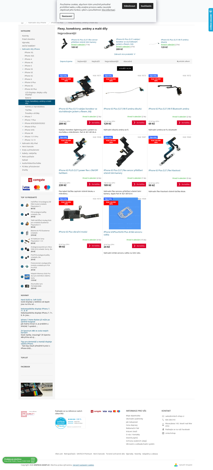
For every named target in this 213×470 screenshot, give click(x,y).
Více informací (108, 9)
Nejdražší (96, 61)
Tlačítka (28, 110)
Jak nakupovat (132, 422)
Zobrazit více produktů (123, 54)
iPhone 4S (29, 62)
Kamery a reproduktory (35, 106)
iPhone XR (29, 133)
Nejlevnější (82, 61)
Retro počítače (28, 156)
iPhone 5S (29, 69)
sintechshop (170, 433)
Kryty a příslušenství (30, 150)
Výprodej (25, 42)
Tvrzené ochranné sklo (115, 454)
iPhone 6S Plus (31, 89)
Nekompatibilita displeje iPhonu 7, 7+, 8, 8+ (35, 310)
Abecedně (128, 61)
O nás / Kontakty (133, 434)
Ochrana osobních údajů (136, 441)
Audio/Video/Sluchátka (31, 163)
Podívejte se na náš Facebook (177, 429)
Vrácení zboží (131, 431)
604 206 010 (170, 420)
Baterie (28, 98)
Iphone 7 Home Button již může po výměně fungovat (35, 321)
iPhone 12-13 (30, 140)
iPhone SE (29, 72)
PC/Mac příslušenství (31, 166)
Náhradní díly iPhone (31, 49)
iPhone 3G (29, 52)
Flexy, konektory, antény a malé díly (38, 102)
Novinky (25, 36)
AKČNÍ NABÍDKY (28, 46)
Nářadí (25, 160)
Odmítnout (129, 6)
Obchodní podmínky (134, 419)
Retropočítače (69, 454)
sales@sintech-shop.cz (174, 416)
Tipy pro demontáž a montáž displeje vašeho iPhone (36, 343)
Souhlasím (146, 6)
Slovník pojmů (132, 438)
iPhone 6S (29, 86)
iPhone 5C (29, 76)
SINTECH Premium (84, 454)
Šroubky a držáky (32, 113)
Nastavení (67, 16)
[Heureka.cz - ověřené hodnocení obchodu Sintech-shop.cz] (70, 423)
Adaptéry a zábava (150, 454)
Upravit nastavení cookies (83, 465)
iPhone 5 (28, 66)
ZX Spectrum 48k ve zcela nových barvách (34, 332)
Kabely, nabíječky (29, 153)
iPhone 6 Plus (30, 82)
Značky (25, 170)
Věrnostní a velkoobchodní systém (140, 444)
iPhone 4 (28, 59)
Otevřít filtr (125, 68)
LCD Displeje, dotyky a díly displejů (36, 93)
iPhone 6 (28, 79)
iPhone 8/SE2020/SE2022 (35, 123)
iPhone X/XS (29, 130)
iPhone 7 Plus (30, 120)
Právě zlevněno (28, 39)
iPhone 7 (28, 116)
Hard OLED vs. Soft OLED (31, 300)
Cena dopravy (132, 425)
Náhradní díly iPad (30, 143)
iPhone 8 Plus (30, 126)
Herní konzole (28, 146)
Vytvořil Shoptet (185, 465)
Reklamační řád (132, 428)
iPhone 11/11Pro (31, 136)
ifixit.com (59, 454)
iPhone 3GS (29, 56)
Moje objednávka (133, 415)
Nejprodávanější (111, 61)
